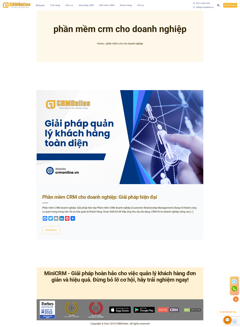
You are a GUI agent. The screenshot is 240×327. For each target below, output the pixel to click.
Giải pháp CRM (86, 5)
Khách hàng (126, 5)
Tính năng (55, 5)
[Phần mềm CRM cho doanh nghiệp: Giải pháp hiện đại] (120, 137)
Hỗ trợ (140, 5)
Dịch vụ (69, 5)
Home (100, 43)
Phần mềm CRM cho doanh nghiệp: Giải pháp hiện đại (99, 197)
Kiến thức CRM (106, 5)
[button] (218, 5)
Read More (51, 230)
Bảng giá (40, 5)
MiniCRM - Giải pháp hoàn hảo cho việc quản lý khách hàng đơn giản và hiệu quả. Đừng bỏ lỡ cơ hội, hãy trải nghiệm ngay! (120, 276)
